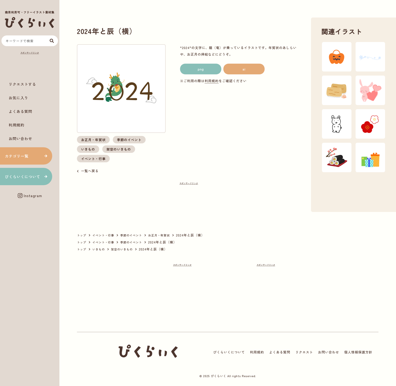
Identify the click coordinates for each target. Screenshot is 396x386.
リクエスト (304, 352)
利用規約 (16, 124)
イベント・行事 (93, 158)
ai (244, 69)
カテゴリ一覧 (16, 156)
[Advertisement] (29, 65)
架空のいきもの (118, 149)
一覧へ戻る (90, 170)
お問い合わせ (20, 138)
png (201, 69)
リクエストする (22, 84)
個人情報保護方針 (358, 352)
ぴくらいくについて (22, 176)
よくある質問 (20, 111)
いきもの (88, 149)
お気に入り (18, 97)
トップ (81, 235)
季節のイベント (129, 139)
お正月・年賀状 (93, 139)
